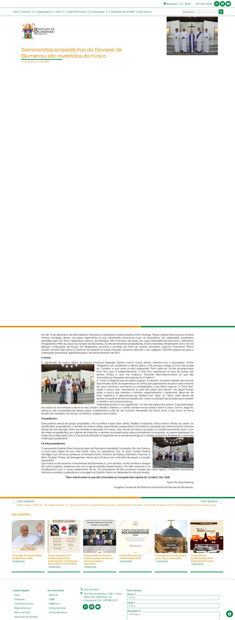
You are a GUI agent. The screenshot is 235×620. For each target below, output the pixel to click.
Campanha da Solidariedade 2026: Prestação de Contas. (202, 558)
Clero (58, 11)
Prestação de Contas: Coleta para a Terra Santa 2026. (170, 557)
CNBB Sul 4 (54, 603)
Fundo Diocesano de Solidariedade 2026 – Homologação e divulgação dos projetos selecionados (63, 559)
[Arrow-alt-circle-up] (229, 613)
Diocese (26, 11)
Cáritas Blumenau (58, 612)
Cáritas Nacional (57, 608)
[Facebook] (222, 4)
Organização (43, 11)
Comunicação (97, 11)
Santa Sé (53, 594)
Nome (130, 594)
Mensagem (133, 611)
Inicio (16, 11)
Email (130, 602)
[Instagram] (216, 4)
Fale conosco (144, 11)
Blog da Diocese (22, 608)
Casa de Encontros (77, 11)
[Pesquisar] (221, 11)
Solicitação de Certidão (123, 11)
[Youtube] (228, 4)
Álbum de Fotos (22, 612)
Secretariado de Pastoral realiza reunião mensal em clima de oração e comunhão (98, 559)
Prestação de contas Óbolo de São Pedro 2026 (27, 557)
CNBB (52, 599)
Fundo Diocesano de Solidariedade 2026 (131, 557)
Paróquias (19, 599)
